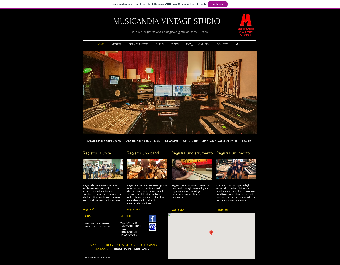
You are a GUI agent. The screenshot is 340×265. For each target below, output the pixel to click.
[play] (248, 131)
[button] (170, 92)
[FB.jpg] (152, 218)
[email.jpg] (152, 227)
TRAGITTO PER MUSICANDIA (133, 249)
